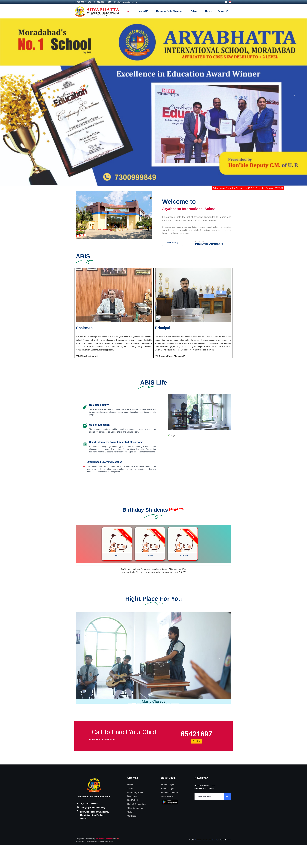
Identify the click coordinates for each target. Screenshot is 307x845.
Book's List (132, 723)
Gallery (194, 11)
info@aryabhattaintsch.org (127, 2)
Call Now (196, 664)
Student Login (167, 708)
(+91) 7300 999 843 (83, 2)
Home (128, 11)
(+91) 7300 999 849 (103, 2)
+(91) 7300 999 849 (89, 727)
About (130, 712)
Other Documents (135, 731)
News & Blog (167, 720)
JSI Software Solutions (104, 762)
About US (143, 11)
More (207, 11)
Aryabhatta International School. (206, 763)
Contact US (223, 11)
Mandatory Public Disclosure (169, 11)
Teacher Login (167, 712)
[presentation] (12, 94)
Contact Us (132, 739)
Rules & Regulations (136, 727)
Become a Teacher (169, 716)
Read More (172, 243)
